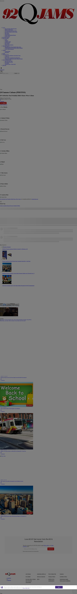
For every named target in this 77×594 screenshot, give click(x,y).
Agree (59, 587)
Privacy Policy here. (26, 588)
